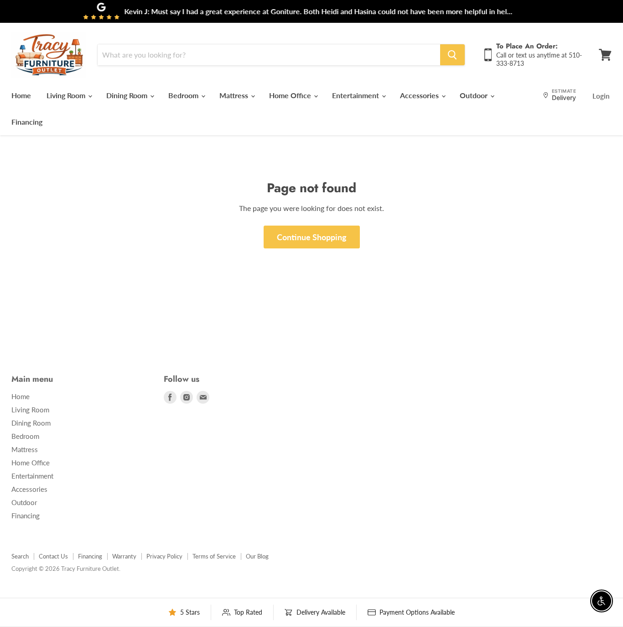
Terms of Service (214, 556)
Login (600, 96)
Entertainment (356, 95)
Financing (26, 121)
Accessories (420, 95)
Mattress (234, 95)
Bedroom (184, 95)
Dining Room (127, 95)
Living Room (67, 95)
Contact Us (53, 556)
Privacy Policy (164, 556)
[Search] (452, 54)
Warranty (124, 556)
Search (20, 556)
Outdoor (474, 95)
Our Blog (257, 556)
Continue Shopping (312, 237)
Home (21, 95)
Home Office (291, 95)
